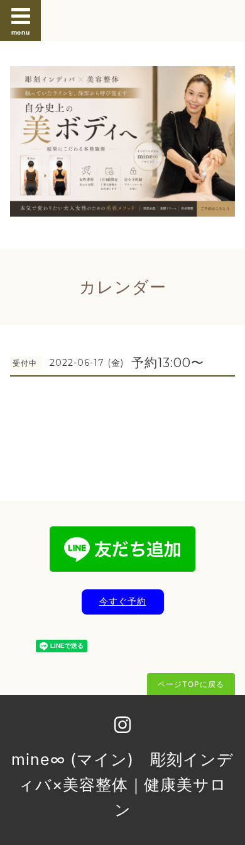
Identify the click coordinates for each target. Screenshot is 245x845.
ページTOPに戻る (191, 684)
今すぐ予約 (122, 601)
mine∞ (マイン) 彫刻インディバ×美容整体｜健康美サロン (122, 784)
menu (20, 32)
